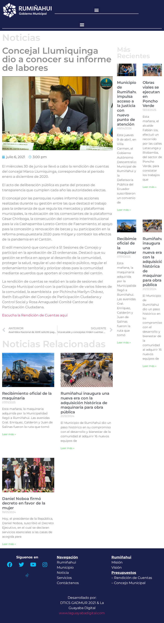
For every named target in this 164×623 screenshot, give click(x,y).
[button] (96, 9)
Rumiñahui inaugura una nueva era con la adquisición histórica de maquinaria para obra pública (85, 402)
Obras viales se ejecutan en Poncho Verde (151, 94)
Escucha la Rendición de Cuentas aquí (34, 315)
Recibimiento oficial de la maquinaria (27, 395)
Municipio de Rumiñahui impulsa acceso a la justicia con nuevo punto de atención (128, 103)
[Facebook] (9, 564)
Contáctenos (68, 583)
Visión (116, 567)
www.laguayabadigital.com (82, 613)
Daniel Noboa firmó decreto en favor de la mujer (23, 503)
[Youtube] (33, 564)
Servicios (64, 578)
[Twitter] (21, 564)
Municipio (65, 567)
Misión (117, 562)
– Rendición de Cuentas (131, 578)
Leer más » (9, 434)
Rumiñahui (66, 562)
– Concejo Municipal (128, 583)
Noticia (63, 573)
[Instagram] (45, 564)
